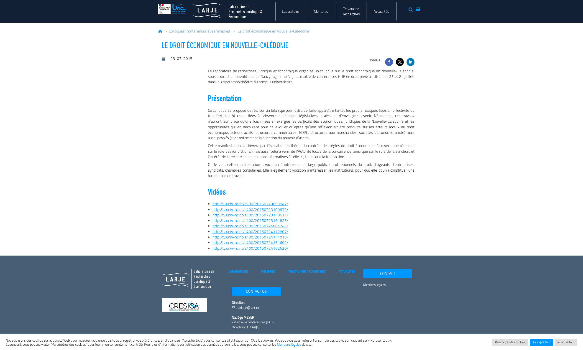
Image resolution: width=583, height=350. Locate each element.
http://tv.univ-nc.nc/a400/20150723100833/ (250, 209)
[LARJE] (204, 9)
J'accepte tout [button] (542, 342)
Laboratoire (290, 11)
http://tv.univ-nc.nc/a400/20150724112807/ (250, 231)
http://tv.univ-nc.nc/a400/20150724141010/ (250, 237)
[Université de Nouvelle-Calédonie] (172, 9)
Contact (387, 273)
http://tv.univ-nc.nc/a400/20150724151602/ (250, 242)
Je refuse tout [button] (566, 342)
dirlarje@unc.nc (248, 307)
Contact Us (256, 291)
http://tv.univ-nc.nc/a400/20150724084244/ (250, 225)
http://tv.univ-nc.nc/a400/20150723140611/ (250, 215)
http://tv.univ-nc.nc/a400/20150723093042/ (250, 203)
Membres (321, 11)
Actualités (381, 11)
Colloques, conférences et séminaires (199, 31)
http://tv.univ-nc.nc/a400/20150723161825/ (250, 220)
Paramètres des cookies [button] (510, 342)
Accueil (160, 31)
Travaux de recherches (351, 11)
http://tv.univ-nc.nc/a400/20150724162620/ (250, 248)
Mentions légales (374, 284)
